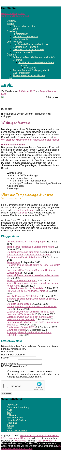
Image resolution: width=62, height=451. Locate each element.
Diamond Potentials (23, 52)
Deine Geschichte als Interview (28, 49)
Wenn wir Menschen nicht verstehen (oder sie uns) (33, 275)
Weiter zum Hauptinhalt (13, 13)
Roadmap (12, 423)
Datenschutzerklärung (18, 407)
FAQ (9, 412)
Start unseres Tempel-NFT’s (21, 327)
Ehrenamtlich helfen (17, 430)
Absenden (6, 393)
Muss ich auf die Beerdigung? (22, 280)
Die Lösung (30, 67)
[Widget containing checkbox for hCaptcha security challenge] (23, 385)
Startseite (12, 21)
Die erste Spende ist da (19, 304)
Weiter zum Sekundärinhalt (15, 16)
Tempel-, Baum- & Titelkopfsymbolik (31, 70)
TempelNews (13, 262)
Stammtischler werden (24, 26)
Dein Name (7, 351)
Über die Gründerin (17, 420)
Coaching (12, 31)
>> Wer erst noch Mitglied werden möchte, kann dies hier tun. (30, 138)
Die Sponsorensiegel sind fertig (23, 252)
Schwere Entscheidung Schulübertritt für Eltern (31, 298)
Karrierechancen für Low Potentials (25, 288)
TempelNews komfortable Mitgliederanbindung (31, 247)
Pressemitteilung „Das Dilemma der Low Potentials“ (33, 265)
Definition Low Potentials (25, 47)
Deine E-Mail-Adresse (13, 354)
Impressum (12, 404)
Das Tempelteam (21, 73)
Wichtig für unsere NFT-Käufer (22, 296)
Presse (10, 425)
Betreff (5, 357)
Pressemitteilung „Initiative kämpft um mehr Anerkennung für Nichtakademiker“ (29, 255)
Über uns (11, 54)
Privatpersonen (20, 34)
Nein (8, 448)
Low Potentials (20, 39)
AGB (9, 410)
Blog (9, 78)
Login (15, 29)
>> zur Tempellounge (23, 210)
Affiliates (11, 415)
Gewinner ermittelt (16, 330)
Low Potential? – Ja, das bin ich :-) (30, 44)
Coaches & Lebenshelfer (25, 36)
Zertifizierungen (15, 417)
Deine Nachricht (9, 364)
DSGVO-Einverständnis (14, 366)
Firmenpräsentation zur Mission (29, 75)
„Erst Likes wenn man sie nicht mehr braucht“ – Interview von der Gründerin (31, 318)
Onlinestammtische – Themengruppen (26, 241)
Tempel (10, 23)
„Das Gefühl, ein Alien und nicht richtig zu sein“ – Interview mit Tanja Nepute (32, 313)
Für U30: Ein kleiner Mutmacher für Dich (27, 291)
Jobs (9, 428)
